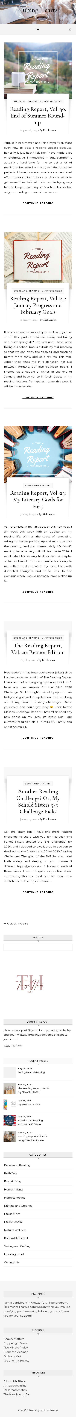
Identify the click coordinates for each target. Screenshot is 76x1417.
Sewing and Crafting (17, 1246)
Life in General (13, 1222)
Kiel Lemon (49, 130)
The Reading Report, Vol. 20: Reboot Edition (38, 649)
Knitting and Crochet (18, 1205)
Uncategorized (52, 101)
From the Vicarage (16, 1352)
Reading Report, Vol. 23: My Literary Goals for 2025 (38, 499)
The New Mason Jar (17, 1394)
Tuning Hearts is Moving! (31, 1072)
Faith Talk (10, 1173)
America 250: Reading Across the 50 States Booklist (30, 1123)
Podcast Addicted (16, 1238)
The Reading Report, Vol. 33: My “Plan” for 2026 (34, 1090)
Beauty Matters (14, 1339)
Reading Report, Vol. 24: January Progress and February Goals (38, 305)
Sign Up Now (13, 1046)
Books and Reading (26, 101)
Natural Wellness (15, 1230)
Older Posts (17, 923)
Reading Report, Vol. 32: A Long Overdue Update (32, 1138)
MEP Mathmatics (15, 1390)
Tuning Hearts (38, 10)
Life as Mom (12, 1213)
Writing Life (11, 1262)
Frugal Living (12, 1181)
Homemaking (13, 1189)
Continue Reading (38, 203)
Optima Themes (49, 1410)
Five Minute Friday (16, 1347)
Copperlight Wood (16, 1343)
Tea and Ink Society (16, 1360)
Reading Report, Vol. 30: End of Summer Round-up (38, 116)
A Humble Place (14, 1381)
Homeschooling (14, 1197)
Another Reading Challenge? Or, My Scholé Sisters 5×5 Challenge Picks (38, 801)
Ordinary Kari (12, 1356)
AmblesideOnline (15, 1385)
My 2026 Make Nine (29, 1104)
